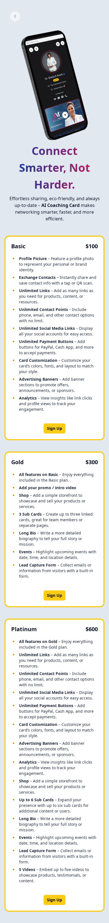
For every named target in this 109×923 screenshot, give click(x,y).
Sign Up (54, 428)
